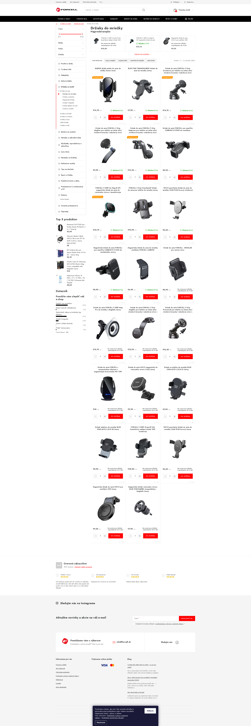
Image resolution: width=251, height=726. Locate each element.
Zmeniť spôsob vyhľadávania (66, 308)
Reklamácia (59, 680)
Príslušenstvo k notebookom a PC (72, 188)
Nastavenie (101, 722)
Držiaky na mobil (67, 87)
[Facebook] (177, 642)
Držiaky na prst (64, 119)
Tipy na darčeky (67, 169)
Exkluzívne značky (68, 163)
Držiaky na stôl (64, 125)
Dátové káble (66, 81)
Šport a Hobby (67, 175)
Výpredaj (64, 211)
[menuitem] (65, 19)
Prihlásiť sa (187, 618)
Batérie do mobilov (68, 132)
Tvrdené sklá (66, 69)
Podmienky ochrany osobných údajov (67, 676)
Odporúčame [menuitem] (97, 61)
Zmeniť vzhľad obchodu (64, 323)
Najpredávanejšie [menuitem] (137, 61)
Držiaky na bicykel (65, 114)
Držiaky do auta (65, 91)
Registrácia (190, 2)
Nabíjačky (65, 75)
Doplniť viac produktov (64, 303)
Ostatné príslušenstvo (69, 206)
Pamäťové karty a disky (70, 181)
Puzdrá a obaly (67, 64)
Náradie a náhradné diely (71, 138)
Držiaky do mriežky (69, 94)
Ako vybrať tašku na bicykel (135, 692)
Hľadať (143, 10)
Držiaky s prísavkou (68, 97)
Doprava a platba (61, 2)
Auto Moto (65, 152)
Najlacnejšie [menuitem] (110, 61)
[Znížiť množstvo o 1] (95, 117)
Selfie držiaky (64, 122)
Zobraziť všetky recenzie (83, 567)
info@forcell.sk (124, 642)
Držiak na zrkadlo (68, 109)
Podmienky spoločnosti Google (113, 718)
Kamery (64, 195)
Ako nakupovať (74, 2)
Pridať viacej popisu (63, 328)
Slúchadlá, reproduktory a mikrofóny (71, 144)
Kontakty (58, 683)
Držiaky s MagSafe (68, 103)
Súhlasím (150, 711)
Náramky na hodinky (69, 158)
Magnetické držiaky (68, 100)
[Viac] (189, 19)
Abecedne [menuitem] (151, 61)
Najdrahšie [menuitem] (123, 61)
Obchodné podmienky (89, 2)
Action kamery (64, 199)
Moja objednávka (61, 687)
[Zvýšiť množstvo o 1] (105, 117)
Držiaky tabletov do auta (70, 106)
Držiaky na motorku (66, 117)
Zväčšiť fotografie (62, 319)
